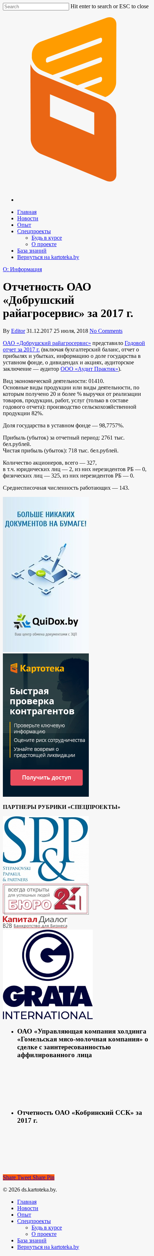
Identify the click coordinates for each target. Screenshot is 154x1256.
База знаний (32, 251)
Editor (18, 331)
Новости (27, 218)
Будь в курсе (47, 238)
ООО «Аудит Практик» (89, 369)
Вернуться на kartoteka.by (48, 257)
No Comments (106, 331)
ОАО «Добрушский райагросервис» (47, 343)
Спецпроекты (34, 231)
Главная (27, 212)
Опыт (24, 225)
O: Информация (22, 269)
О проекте (44, 244)
